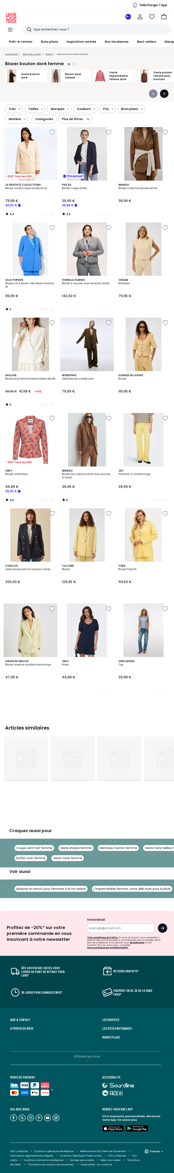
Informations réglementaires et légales (31, 1155)
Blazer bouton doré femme (72, 54)
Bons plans (49, 42)
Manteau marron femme (118, 848)
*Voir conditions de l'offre (102, 937)
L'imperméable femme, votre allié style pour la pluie (132, 889)
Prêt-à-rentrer (20, 42)
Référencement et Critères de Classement (103, 1151)
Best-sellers (146, 42)
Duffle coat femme (30, 858)
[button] (164, 17)
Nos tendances (117, 42)
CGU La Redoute (117, 1155)
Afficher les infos (87, 1056)
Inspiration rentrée (81, 42)
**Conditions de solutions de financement (50, 1164)
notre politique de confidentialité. (107, 947)
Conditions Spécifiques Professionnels (81, 1155)
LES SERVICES (110, 1020)
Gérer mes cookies (111, 1160)
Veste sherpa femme (76, 848)
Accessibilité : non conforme (96, 1164)
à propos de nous (21, 1028)
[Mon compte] (140, 17)
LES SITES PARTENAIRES (117, 1028)
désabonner (137, 942)
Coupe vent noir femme (34, 848)
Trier (12, 109)
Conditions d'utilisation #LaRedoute (43, 1160)
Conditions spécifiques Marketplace (54, 1151)
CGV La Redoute (19, 1151)
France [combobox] (155, 1151)
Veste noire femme (67, 858)
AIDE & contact (20, 1020)
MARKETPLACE (111, 1037)
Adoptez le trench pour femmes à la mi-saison (51, 889)
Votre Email (96, 920)
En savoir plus (127, 1120)
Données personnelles (82, 1160)
